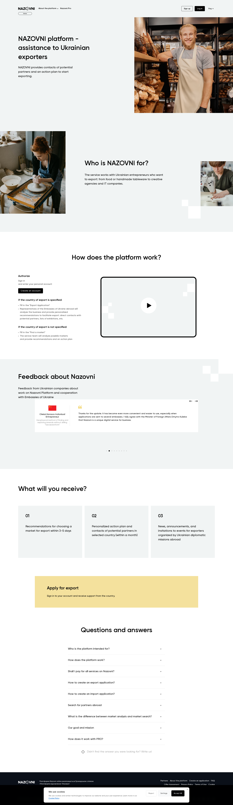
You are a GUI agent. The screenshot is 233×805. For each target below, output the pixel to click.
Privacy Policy (187, 785)
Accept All (178, 793)
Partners (164, 781)
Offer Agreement (171, 785)
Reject (151, 793)
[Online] (26, 9)
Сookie (211, 785)
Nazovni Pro (65, 8)
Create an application (199, 781)
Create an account (31, 291)
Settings (164, 793)
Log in (199, 9)
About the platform (178, 781)
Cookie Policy (54, 798)
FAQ (213, 781)
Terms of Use (201, 785)
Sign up (187, 9)
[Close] (187, 789)
